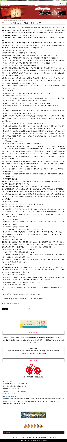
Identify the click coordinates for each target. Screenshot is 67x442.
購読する (7, 432)
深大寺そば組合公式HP (33, 415)
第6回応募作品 (15, 303)
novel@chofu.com (10, 396)
